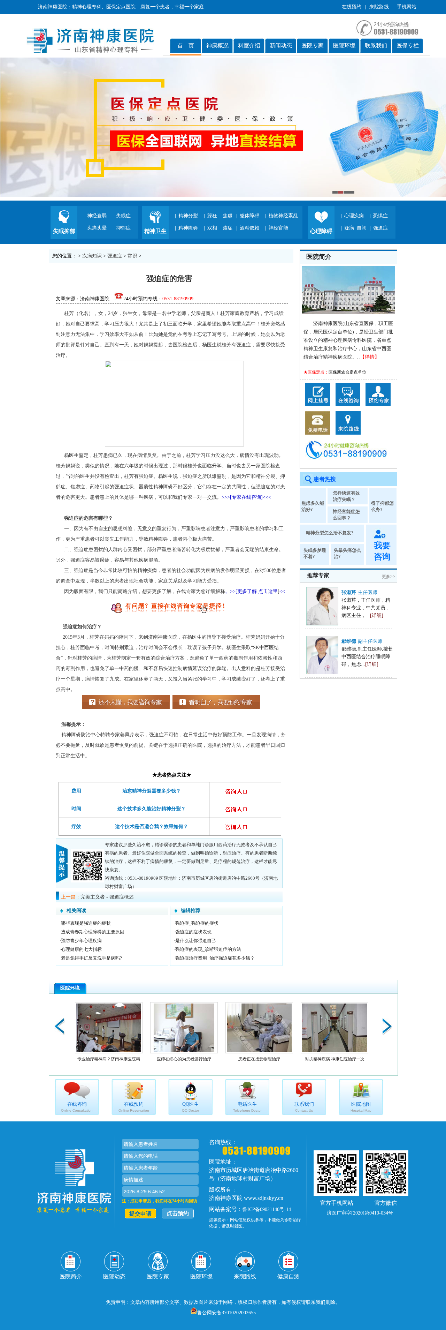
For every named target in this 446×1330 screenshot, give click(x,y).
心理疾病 (354, 215)
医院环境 (344, 45)
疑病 (349, 228)
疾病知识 (92, 255)
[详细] (376, 615)
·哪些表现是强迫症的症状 (85, 923)
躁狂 (212, 215)
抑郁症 (123, 228)
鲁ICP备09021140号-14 (267, 1209)
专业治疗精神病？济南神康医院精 (108, 1059)
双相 (212, 228)
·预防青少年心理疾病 (81, 940)
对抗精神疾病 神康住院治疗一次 (334, 1059)
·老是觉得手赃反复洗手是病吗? (91, 958)
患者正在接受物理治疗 (259, 1059)
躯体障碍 (249, 215)
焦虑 (227, 215)
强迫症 (380, 228)
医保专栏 (408, 45)
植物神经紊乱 (283, 215)
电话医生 (247, 1107)
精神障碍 (188, 228)
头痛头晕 (97, 228)
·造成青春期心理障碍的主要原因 (92, 931)
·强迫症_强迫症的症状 (196, 923)
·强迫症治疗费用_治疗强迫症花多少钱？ (214, 958)
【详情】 (369, 357)
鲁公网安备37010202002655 (226, 1312)
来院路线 (379, 6)
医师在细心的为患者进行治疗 (184, 1059)
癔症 (227, 228)
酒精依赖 (249, 228)
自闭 (362, 228)
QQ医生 (190, 1107)
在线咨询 (77, 1107)
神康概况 (217, 45)
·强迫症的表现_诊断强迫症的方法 (207, 949)
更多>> (388, 576)
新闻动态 (281, 45)
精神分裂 (188, 215)
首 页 (185, 45)
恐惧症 (380, 215)
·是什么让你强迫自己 (195, 940)
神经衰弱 (97, 215)
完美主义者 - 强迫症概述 (107, 897)
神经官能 (278, 228)
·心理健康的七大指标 (81, 949)
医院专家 (312, 45)
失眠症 (123, 215)
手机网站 (406, 6)
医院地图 (361, 1107)
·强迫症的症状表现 (193, 931)
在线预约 (351, 6)
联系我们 (376, 45)
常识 (132, 255)
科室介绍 (249, 45)
